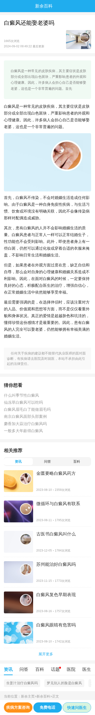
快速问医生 (77, 708)
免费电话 (47, 707)
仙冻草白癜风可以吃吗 (23, 402)
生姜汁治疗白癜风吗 (22, 683)
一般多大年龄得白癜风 (23, 431)
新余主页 (29, 696)
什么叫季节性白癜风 (21, 395)
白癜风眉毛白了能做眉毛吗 (27, 409)
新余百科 (44, 696)
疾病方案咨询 (18, 707)
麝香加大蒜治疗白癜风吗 (25, 424)
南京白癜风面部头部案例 (25, 416)
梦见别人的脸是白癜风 (64, 683)
